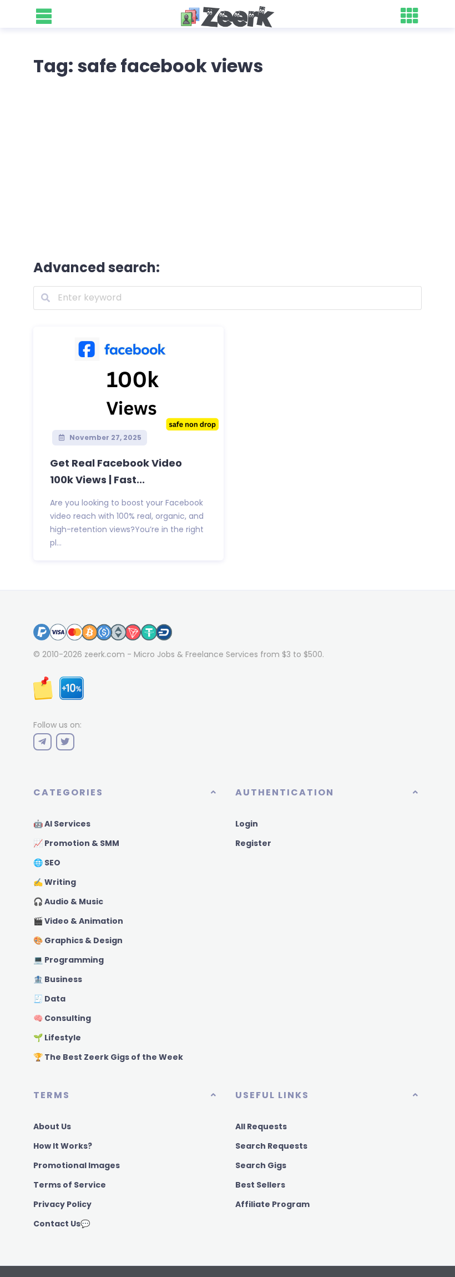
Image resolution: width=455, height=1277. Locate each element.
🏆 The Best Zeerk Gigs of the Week (108, 1057)
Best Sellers (260, 1184)
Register (253, 843)
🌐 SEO (46, 862)
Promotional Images (76, 1165)
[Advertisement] (227, 165)
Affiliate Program (272, 1204)
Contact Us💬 (61, 1223)
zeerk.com (104, 654)
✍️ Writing (54, 882)
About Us (52, 1126)
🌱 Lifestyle (57, 1037)
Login (246, 823)
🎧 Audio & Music (68, 901)
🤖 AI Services (61, 823)
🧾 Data (49, 998)
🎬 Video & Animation (78, 921)
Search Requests (271, 1145)
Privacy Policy (62, 1204)
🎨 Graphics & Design (78, 940)
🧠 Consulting (62, 1018)
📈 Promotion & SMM (76, 843)
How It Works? (62, 1145)
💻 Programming (68, 959)
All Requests (261, 1126)
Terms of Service (69, 1184)
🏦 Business (57, 979)
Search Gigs (260, 1165)
